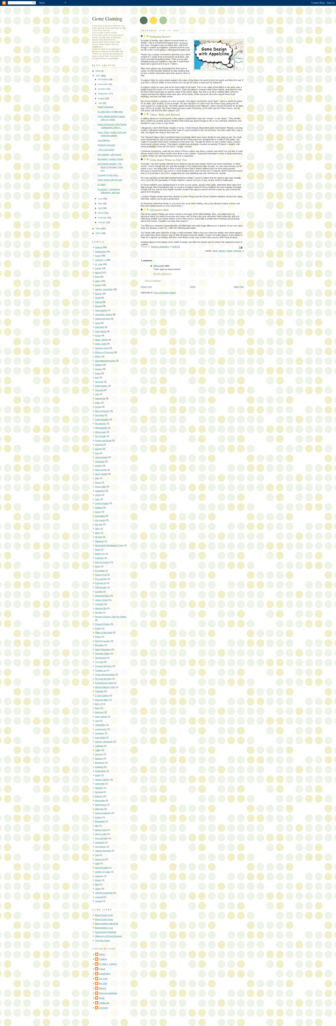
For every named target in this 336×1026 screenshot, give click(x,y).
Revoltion (99, 645)
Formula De (100, 583)
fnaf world (158, 266)
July (100, 103)
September (103, 93)
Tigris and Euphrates (105, 674)
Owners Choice (102, 624)
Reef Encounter (102, 641)
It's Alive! (102, 184)
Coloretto (99, 558)
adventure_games (103, 314)
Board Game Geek (104, 915)
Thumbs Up (100, 670)
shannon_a (238, 251)
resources (100, 859)
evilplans (99, 767)
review (98, 285)
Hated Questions (106, 107)
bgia (97, 276)
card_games (101, 716)
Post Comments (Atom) (165, 292)
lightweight (100, 821)
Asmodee (99, 415)
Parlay (229, 251)
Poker (98, 637)
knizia (98, 373)
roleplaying (100, 398)
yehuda (98, 901)
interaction (100, 800)
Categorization (102, 419)
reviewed (183, 43)
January (102, 222)
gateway (99, 788)
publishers (100, 491)
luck (97, 377)
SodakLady (100, 251)
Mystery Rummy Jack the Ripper (110, 617)
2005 (98, 233)
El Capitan (100, 570)
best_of (98, 704)
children (98, 365)
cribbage (99, 746)
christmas (99, 461)
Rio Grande (100, 436)
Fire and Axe (101, 579)
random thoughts (103, 851)
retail (97, 863)
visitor (98, 888)
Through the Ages (103, 666)
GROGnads (101, 587)
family (98, 775)
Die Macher (100, 423)
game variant (101, 474)
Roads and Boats (103, 440)
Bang (97, 549)
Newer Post (146, 287)
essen (98, 335)
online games (101, 386)
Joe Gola (103, 978)
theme (98, 512)
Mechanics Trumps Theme (110, 159)
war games (100, 520)
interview (99, 809)
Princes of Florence (104, 352)
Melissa (102, 988)
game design (101, 310)
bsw (97, 453)
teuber (98, 880)
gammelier (100, 783)
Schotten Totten (102, 653)
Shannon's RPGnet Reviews (108, 936)
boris (97, 708)
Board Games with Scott (106, 923)
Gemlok (98, 591)
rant (97, 855)
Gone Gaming (107, 18)
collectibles (100, 725)
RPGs (98, 356)
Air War (98, 537)
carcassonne (101, 457)
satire (97, 403)
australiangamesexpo (105, 361)
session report (102, 348)
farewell (98, 306)
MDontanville (101, 428)
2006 (98, 228)
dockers (99, 754)
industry (99, 796)
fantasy (98, 369)
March (101, 213)
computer (99, 733)
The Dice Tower (102, 940)
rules (97, 499)
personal (99, 390)
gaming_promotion (103, 289)
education (99, 327)
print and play (101, 838)
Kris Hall (103, 983)
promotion (99, 842)
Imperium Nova (102, 596)
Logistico (99, 604)
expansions (100, 771)
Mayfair (98, 612)
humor (98, 268)
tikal (97, 884)
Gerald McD (104, 974)
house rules (100, 486)
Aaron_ (102, 954)
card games (100, 331)
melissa (98, 247)
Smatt (98, 297)
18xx (97, 528)
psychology (100, 846)
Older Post (239, 287)
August (101, 98)
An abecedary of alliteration (110, 111)
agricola (98, 444)
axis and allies (101, 700)
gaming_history (102, 779)
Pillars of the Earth (103, 632)
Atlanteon (99, 541)
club (97, 721)
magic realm (101, 344)
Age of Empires (102, 411)
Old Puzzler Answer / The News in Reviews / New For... (110, 167)
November (103, 84)
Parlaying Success (106, 145)
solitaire (98, 507)
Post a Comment (152, 280)
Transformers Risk (104, 683)
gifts (97, 478)
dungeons (99, 762)
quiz (97, 394)
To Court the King (103, 679)
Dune (97, 566)
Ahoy (97, 533)
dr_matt (98, 264)
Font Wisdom (104, 140)
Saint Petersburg (103, 649)
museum (99, 382)
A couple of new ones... (108, 175)
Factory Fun (101, 575)
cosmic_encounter (104, 741)
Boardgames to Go (104, 928)
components (101, 729)
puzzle (98, 293)
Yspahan (99, 691)
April (100, 208)
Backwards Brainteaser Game (109, 545)
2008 (98, 71)
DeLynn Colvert (102, 562)
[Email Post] (240, 247)
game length (101, 470)
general (98, 302)
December (103, 79)
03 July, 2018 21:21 (162, 274)
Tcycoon (99, 662)
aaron (98, 281)
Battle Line (100, 553)
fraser (98, 255)
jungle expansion (103, 813)
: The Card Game (106, 149)
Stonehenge (100, 658)
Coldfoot (103, 959)
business (99, 712)
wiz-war (98, 524)
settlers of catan (102, 872)
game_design (219, 251)
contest (98, 465)
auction (98, 449)
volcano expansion (104, 893)
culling (98, 750)
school (98, 407)
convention (100, 737)
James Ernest (101, 600)
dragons (99, 758)
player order (101, 834)
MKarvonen (100, 432)
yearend (99, 897)
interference (100, 804)
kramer (98, 817)
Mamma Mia (101, 608)
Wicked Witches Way (105, 687)
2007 (98, 76)
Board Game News (104, 919)
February (102, 218)
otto (97, 825)
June (100, 198)
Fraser (102, 969)
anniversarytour (102, 318)
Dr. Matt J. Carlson (108, 964)
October (102, 89)
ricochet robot (101, 867)
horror (98, 482)
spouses (99, 876)
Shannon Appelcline (108, 993)
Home (193, 287)
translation (100, 516)
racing (98, 495)
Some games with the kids (110, 180)
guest (97, 323)
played (98, 272)
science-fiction (102, 503)
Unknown (103, 1008)
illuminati (99, 792)
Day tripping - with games (110, 154)
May (100, 203)
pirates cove (101, 830)
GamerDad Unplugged (105, 932)
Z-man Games (102, 695)
